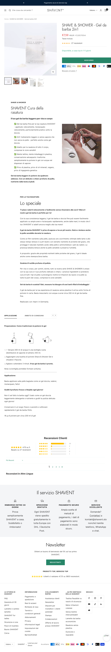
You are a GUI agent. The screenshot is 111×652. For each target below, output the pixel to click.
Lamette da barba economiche (73, 620)
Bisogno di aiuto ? (69, 71)
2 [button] (52, 467)
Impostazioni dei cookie (31, 629)
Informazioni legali (32, 624)
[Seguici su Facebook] (89, 598)
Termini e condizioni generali (32, 612)
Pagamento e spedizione (30, 598)
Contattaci (95, 515)
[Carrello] (105, 10)
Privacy (28, 621)
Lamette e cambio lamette (11, 610)
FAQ (6, 598)
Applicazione (10, 315)
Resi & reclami (30, 603)
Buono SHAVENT (11, 629)
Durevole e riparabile (70, 633)
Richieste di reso (31, 607)
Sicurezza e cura (11, 622)
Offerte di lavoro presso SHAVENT (52, 624)
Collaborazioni (51, 619)
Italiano (92, 10)
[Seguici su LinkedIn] (101, 604)
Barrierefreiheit (31, 635)
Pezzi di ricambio (11, 626)
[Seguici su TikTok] (95, 604)
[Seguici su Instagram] (95, 598)
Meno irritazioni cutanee (72, 606)
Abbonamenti (30, 617)
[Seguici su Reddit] (89, 610)
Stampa (48, 615)
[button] (43, 443)
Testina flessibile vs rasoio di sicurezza (74, 600)
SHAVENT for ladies (9, 617)
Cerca (6, 633)
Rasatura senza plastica (72, 626)
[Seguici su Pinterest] (101, 598)
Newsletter (49, 602)
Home (6, 19)
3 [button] (56, 467)
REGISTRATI (55, 562)
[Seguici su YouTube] (89, 604)
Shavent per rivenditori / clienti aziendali (52, 609)
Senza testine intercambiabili (72, 613)
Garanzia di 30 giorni (10, 603)
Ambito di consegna (34, 315)
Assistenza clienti (52, 598)
